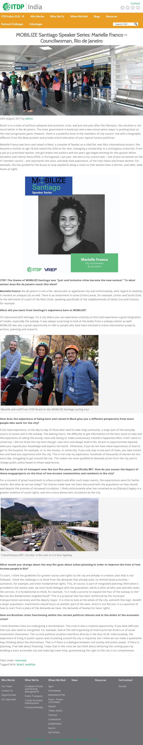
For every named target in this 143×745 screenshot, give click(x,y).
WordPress (82, 739)
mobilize (30, 664)
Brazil (20, 664)
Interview (20, 660)
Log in (94, 739)
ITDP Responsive (36, 739)
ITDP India (30, 7)
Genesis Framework (62, 739)
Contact (135, 3)
